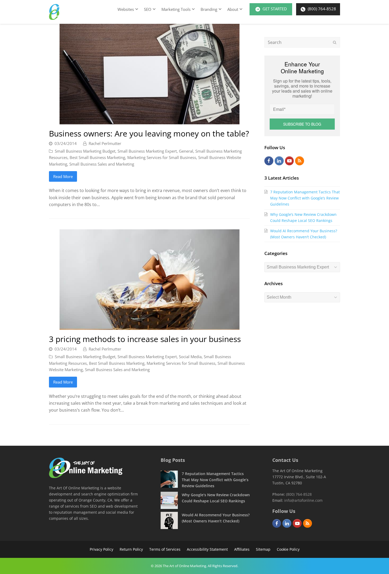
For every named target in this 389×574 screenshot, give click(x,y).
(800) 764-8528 (321, 8)
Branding (209, 9)
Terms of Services (164, 549)
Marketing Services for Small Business (161, 157)
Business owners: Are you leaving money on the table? (149, 133)
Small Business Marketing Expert (147, 151)
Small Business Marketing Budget (85, 151)
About (232, 9)
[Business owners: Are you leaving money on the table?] (149, 121)
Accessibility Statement (207, 549)
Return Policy (131, 549)
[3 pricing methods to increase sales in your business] (149, 326)
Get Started (274, 8)
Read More (63, 176)
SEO (147, 9)
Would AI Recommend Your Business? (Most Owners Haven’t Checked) (303, 233)
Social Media (190, 356)
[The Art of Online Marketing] (85, 476)
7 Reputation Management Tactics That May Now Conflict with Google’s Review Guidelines (305, 198)
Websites (125, 9)
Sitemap (263, 549)
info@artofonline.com (303, 500)
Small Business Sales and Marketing (101, 164)
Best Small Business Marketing (97, 157)
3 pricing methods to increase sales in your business (145, 339)
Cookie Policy (288, 549)
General (186, 151)
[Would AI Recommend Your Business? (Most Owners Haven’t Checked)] (169, 520)
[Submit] (334, 42)
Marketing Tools (176, 9)
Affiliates (242, 549)
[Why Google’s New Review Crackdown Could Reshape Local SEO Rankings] (169, 500)
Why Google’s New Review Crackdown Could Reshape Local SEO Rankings (303, 217)
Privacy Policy (101, 549)
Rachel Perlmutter (105, 143)
